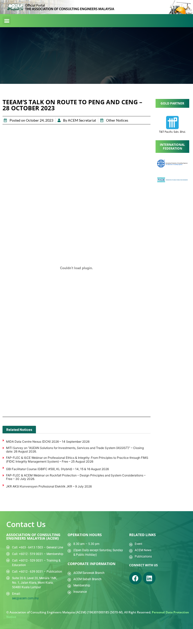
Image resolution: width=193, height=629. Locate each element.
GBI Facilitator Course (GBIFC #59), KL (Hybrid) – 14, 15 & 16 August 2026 (57, 469)
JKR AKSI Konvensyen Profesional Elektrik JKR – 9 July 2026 (49, 486)
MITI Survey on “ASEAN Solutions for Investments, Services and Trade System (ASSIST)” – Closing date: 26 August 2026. (75, 449)
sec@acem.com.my (25, 598)
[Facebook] (135, 578)
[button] (7, 20)
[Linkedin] (149, 578)
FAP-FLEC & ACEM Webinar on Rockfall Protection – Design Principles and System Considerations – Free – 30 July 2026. (76, 477)
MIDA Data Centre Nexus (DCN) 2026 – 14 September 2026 (47, 441)
